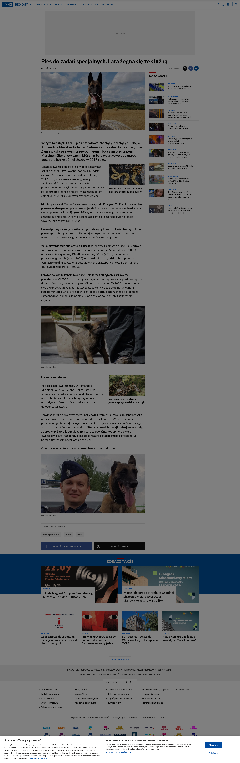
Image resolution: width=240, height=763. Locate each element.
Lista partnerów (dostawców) (118, 752)
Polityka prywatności (39, 758)
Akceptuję (213, 745)
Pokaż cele (213, 753)
